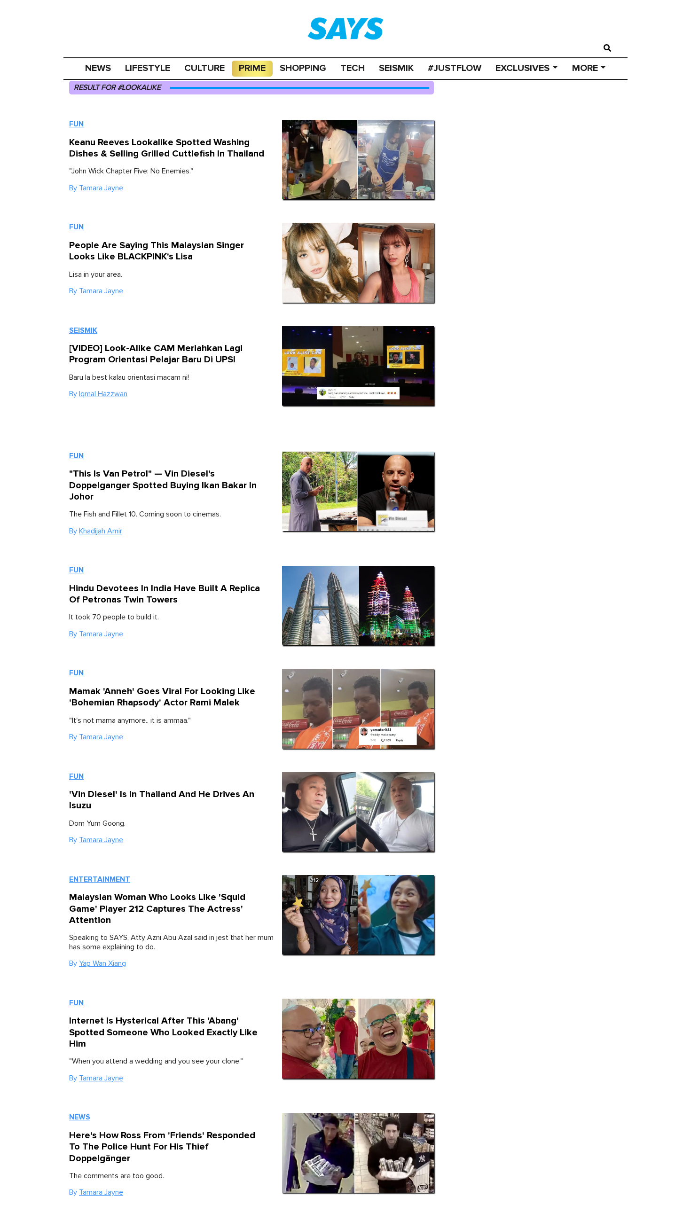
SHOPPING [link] (303, 68)
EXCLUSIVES (522, 68)
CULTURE (204, 68)
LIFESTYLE (147, 68)
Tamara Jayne (101, 188)
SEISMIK (396, 68)
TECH (352, 68)
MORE (585, 68)
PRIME (252, 68)
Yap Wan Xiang (102, 963)
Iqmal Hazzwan (103, 394)
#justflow (454, 68)
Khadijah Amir (100, 531)
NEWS (98, 68)
